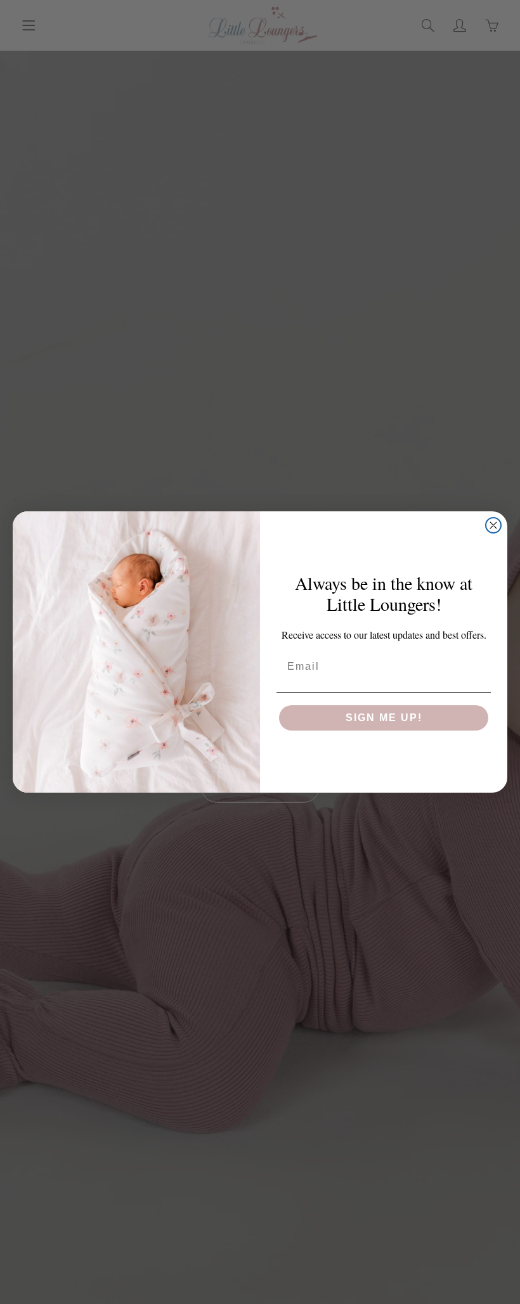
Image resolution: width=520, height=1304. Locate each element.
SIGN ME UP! (384, 717)
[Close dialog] (493, 525)
